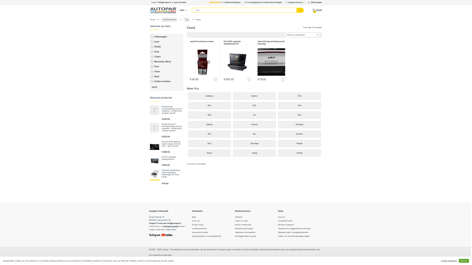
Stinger (299, 143)
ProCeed (299, 124)
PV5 (209, 134)
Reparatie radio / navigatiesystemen (293, 232)
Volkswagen (160, 36)
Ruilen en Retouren (243, 225)
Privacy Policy (198, 225)
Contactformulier (285, 221)
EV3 (299, 96)
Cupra (157, 56)
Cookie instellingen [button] (449, 261)
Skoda (157, 46)
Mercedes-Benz (162, 61)
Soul (209, 143)
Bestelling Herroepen (244, 228)
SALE (154, 87)
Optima (209, 124)
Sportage (254, 143)
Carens (254, 96)
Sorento (299, 134)
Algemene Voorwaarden (245, 232)
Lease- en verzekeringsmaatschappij (294, 236)
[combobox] (244, 10)
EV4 (209, 105)
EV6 (299, 105)
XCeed (299, 153)
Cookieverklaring (199, 228)
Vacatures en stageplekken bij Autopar (294, 228)
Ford (156, 66)
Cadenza (209, 96)
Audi (156, 41)
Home (152, 20)
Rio (254, 134)
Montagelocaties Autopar (245, 236)
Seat (156, 51)
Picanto (254, 124)
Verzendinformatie (200, 232)
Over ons (196, 221)
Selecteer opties (214, 79)
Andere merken (169, 20)
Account (281, 217)
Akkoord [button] (464, 261)
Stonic (209, 153)
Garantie (238, 217)
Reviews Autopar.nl (286, 225)
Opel (156, 76)
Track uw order (241, 221)
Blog (194, 217)
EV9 (209, 115)
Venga (254, 153)
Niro (299, 115)
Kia (186, 20)
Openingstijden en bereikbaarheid (206, 236)
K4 (254, 115)
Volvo (157, 71)
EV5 (254, 105)
